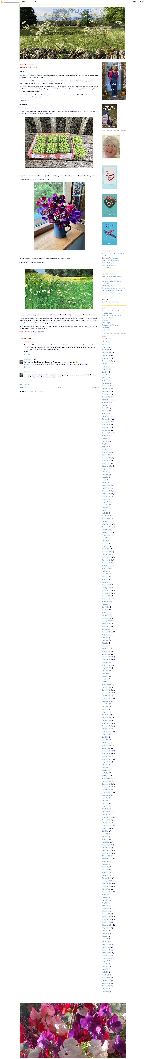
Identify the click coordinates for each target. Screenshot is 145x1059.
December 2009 (107, 883)
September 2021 (107, 499)
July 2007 (105, 964)
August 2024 (106, 402)
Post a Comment (24, 384)
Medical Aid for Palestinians (110, 325)
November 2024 (107, 394)
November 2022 (107, 460)
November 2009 (107, 886)
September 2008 (107, 925)
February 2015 (106, 717)
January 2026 (106, 355)
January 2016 (106, 687)
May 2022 (105, 477)
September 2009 (107, 892)
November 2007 (107, 953)
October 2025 (106, 364)
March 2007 (105, 975)
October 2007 (106, 955)
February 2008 (106, 944)
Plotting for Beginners (108, 263)
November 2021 (107, 494)
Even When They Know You (110, 260)
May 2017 (105, 643)
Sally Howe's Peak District (110, 302)
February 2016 (106, 684)
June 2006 (105, 991)
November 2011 (107, 820)
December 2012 (107, 784)
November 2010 (107, 853)
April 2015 (105, 712)
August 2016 (106, 668)
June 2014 (105, 740)
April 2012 (105, 806)
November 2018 (107, 593)
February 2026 (106, 352)
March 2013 (105, 776)
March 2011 (105, 842)
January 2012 (106, 814)
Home (59, 387)
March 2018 (105, 615)
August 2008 (106, 928)
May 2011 (105, 836)
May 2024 (105, 411)
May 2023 (105, 444)
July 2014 (105, 737)
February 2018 (106, 618)
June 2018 (105, 607)
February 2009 (106, 911)
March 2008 (105, 941)
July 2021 (105, 505)
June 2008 (105, 933)
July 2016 (105, 670)
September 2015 (107, 698)
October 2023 (106, 430)
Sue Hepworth (72, 11)
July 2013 (105, 764)
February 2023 (106, 452)
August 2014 (106, 734)
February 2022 (106, 485)
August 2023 (106, 435)
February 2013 (106, 778)
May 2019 (105, 576)
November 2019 (107, 560)
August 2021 (106, 502)
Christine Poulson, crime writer (111, 315)
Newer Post (23, 387)
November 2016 (107, 659)
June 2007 (105, 966)
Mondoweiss (106, 327)
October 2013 (106, 756)
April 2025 (105, 380)
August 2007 (106, 961)
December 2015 (107, 690)
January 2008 (106, 947)
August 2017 (106, 635)
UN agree (41, 89)
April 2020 (105, 546)
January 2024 (106, 422)
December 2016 (107, 657)
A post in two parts (28, 67)
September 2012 (107, 792)
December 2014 (107, 723)
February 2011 (106, 845)
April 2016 (105, 679)
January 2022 (106, 488)
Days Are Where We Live (110, 258)
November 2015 (107, 693)
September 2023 (107, 433)
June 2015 (105, 706)
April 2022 (105, 480)
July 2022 (105, 471)
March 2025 (105, 383)
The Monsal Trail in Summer (111, 293)
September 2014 (107, 731)
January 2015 (106, 720)
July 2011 (105, 831)
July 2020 (105, 538)
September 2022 (107, 466)
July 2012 (105, 798)
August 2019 (106, 568)
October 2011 (106, 823)
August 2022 (106, 469)
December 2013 (107, 751)
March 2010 (105, 875)
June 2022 (105, 474)
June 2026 (105, 341)
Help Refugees (106, 323)
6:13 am (27, 367)
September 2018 (107, 599)
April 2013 (105, 773)
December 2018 (107, 590)
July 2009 (105, 897)
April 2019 (105, 579)
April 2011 (105, 839)
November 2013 (107, 753)
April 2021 (105, 513)
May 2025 (105, 377)
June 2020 (105, 541)
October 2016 (106, 662)
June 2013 (105, 767)
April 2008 (105, 939)
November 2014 (107, 726)
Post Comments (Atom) (35, 391)
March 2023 (105, 449)
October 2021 (106, 496)
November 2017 (107, 626)
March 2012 (105, 809)
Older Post (95, 387)
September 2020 (107, 532)
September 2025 (107, 366)
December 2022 (107, 458)
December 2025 (107, 358)
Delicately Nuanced (108, 318)
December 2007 (107, 950)
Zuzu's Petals (106, 268)
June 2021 (105, 507)
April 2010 (105, 872)
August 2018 (106, 601)
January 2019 (106, 588)
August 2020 (106, 535)
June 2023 (105, 441)
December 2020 (107, 524)
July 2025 (105, 372)
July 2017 (105, 637)
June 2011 (105, 834)
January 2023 (106, 455)
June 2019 (105, 574)
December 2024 (107, 391)
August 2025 (106, 369)
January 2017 (106, 654)
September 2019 (107, 565)
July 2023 (105, 438)
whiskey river (106, 330)
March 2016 (105, 682)
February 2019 (106, 585)
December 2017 (107, 623)
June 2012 (105, 800)
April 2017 (105, 646)
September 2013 (107, 759)
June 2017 (105, 640)
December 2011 (107, 817)
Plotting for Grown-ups (109, 265)
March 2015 (105, 715)
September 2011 (107, 825)
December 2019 (107, 557)
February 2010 (106, 878)
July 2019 (105, 571)
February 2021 (106, 518)
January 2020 (106, 554)
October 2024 (106, 397)
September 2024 (107, 400)
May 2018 (105, 610)
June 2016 (105, 673)
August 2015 (106, 701)
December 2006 (107, 983)
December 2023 (107, 424)
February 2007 (106, 977)
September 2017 (107, 632)
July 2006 (105, 988)
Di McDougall (106, 320)
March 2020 (105, 549)
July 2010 (105, 864)
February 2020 (106, 552)
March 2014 (105, 742)
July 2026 (105, 339)
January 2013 (106, 781)
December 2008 (107, 917)
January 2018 (106, 621)
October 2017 (106, 629)
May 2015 (105, 709)
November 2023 (107, 427)
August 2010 (106, 861)
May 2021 (105, 510)
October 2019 (106, 563)
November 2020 (107, 527)
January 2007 (106, 980)
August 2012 (106, 795)
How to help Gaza (107, 285)
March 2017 (105, 648)
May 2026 (105, 344)
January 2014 (106, 748)
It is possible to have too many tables (113, 288)
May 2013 (105, 770)
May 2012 (105, 803)
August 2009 (106, 894)
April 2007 (105, 972)
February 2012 (106, 811)
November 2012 (107, 787)
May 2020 (105, 543)
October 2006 (106, 986)
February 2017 (106, 651)
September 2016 (107, 665)
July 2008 (105, 930)
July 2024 (105, 405)
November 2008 (107, 919)
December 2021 (107, 491)
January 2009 (106, 914)
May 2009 (105, 903)
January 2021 (106, 521)
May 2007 (105, 969)
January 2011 (106, 847)
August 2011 (106, 828)
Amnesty (31, 89)
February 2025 (106, 386)
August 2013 (106, 762)
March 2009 (105, 908)
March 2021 (105, 516)
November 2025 (107, 361)
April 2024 (105, 413)
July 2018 (105, 604)
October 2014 (106, 729)
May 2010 (105, 870)
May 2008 (105, 936)
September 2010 (107, 858)
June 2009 (105, 900)
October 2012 (106, 789)
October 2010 (106, 856)
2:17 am (27, 354)
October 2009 (106, 889)
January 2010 (106, 881)
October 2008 (106, 922)
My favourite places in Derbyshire (112, 290)
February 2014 (106, 745)
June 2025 (105, 375)
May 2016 (105, 676)
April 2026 (105, 347)
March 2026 (105, 350)
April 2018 (105, 612)
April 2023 (105, 447)
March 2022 (105, 482)
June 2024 (105, 408)
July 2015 (105, 704)
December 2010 (107, 850)
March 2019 (105, 582)
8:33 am (27, 380)
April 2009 (105, 905)
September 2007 (107, 958)
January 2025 (106, 388)
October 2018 (106, 596)
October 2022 (106, 463)
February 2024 (106, 419)
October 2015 (106, 695)
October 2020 (106, 529)
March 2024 (105, 416)
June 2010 (105, 867)
